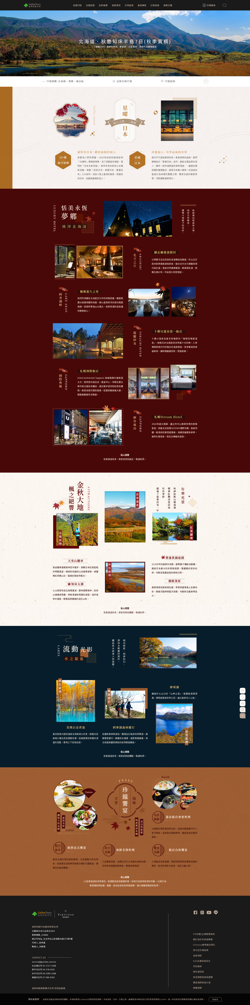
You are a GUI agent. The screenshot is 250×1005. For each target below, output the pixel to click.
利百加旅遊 (59, 988)
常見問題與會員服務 (203, 977)
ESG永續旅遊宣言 (201, 960)
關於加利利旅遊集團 (203, 939)
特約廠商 (197, 966)
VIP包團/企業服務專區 (204, 934)
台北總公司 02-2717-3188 (44, 965)
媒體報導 (197, 987)
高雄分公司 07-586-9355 (43, 977)
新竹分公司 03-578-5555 (43, 969)
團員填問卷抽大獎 (202, 982)
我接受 (215, 999)
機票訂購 (168, 5)
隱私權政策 (194, 999)
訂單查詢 (129, 5)
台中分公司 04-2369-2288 (44, 973)
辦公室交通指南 (200, 950)
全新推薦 (103, 5)
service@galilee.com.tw (44, 961)
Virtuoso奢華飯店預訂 (204, 944)
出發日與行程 (124, 81)
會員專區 (142, 5)
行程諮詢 (170, 81)
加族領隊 (197, 955)
